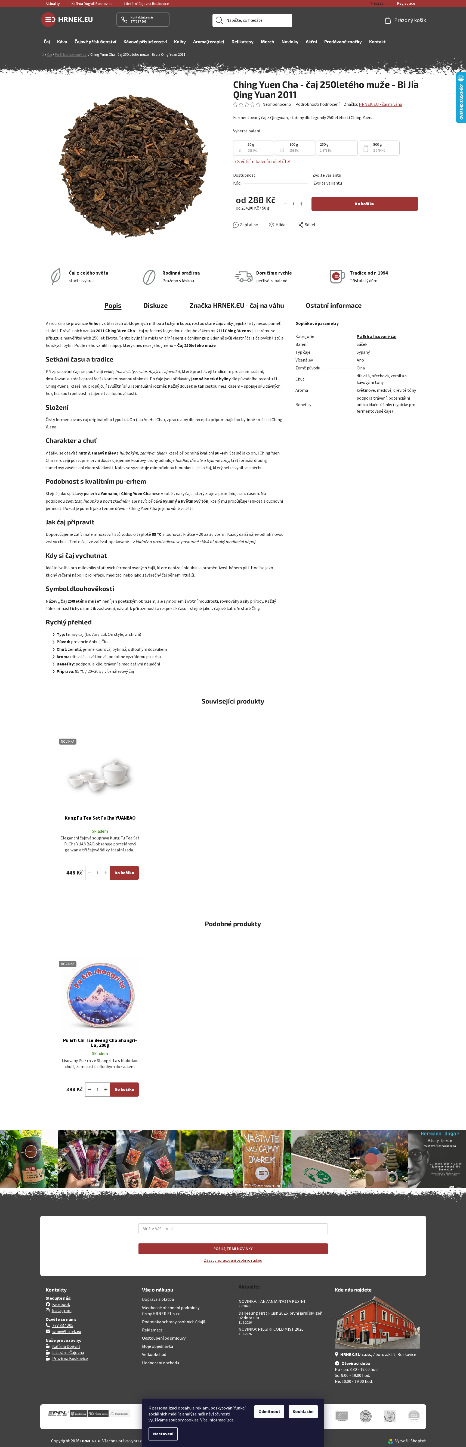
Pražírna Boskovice (70, 1359)
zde (230, 1420)
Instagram (62, 1311)
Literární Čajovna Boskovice (146, 4)
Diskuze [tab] (155, 305)
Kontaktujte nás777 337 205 (142, 19)
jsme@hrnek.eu (66, 1331)
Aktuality (53, 4)
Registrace (406, 3)
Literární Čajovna (68, 1353)
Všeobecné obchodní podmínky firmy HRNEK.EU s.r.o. (170, 1311)
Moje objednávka (157, 1346)
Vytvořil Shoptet (410, 1441)
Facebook (61, 1305)
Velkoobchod (154, 1355)
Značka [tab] (237, 305)
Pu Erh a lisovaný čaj (376, 337)
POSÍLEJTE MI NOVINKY (233, 1248)
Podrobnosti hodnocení (317, 104)
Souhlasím (303, 1412)
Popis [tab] (113, 305)
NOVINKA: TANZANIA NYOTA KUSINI (272, 1301)
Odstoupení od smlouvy (164, 1338)
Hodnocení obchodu (160, 1363)
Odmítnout (269, 1412)
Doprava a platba (158, 1299)
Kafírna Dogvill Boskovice (92, 4)
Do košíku (365, 204)
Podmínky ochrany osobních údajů (173, 1322)
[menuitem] (46, 41)
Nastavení (163, 1434)
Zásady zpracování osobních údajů (233, 1260)
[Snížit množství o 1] (285, 204)
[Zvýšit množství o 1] (302, 204)
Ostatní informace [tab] (334, 305)
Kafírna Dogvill (66, 1346)
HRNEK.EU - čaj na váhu (380, 104)
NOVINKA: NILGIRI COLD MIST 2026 (271, 1329)
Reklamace (152, 1330)
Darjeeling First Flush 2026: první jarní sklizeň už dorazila (280, 1316)
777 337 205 (62, 1325)
